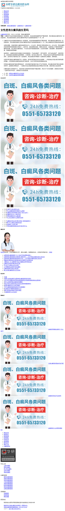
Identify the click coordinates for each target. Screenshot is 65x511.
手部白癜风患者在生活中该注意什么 (17, 226)
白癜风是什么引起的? (11, 292)
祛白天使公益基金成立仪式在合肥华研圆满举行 (17, 283)
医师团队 (6, 16)
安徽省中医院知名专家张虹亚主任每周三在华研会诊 (18, 260)
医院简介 (6, 12)
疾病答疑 (6, 495)
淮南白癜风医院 (11, 25)
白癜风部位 (7, 446)
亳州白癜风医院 (8, 487)
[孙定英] (7, 251)
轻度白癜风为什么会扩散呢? (12, 285)
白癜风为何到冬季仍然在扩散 (12, 263)
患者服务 (6, 493)
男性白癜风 (7, 467)
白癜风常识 (20, 25)
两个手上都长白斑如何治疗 (14, 222)
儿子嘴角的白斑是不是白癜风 (12, 267)
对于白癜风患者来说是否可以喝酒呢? (14, 287)
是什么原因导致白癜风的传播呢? (13, 282)
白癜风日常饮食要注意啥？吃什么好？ (17, 212)
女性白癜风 (7, 470)
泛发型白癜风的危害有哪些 (16, 75)
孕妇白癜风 (7, 472)
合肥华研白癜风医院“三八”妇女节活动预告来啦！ (18, 255)
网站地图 (6, 496)
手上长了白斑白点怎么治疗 (11, 265)
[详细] (50, 252)
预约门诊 (6, 22)
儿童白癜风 (7, 465)
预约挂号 (6, 21)
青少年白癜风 (7, 469)
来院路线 (6, 19)
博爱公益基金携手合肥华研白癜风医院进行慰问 (17, 278)
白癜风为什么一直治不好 (14, 214)
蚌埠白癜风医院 (8, 485)
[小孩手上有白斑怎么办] (32, 121)
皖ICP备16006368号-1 (15, 508)
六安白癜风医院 (8, 482)
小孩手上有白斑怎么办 (13, 209)
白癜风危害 (28, 25)
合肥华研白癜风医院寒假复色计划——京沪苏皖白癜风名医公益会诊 (23, 258)
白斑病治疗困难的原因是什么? (12, 288)
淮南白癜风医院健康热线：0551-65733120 (15, 507)
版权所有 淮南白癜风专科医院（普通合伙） (16, 505)
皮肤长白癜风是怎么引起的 (16, 73)
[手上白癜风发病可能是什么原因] (32, 164)
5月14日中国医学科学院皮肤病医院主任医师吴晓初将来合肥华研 (22, 280)
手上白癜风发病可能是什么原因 (15, 211)
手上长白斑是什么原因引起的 (15, 217)
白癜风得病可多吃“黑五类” (11, 268)
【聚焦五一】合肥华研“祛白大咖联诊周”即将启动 (18, 262)
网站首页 (6, 11)
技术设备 (6, 17)
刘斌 (5, 277)
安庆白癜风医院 (8, 480)
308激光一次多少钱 (12, 224)
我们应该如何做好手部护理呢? (12, 290)
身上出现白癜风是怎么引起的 (12, 270)
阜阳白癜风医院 (8, 483)
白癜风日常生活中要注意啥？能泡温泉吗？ (19, 221)
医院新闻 (6, 14)
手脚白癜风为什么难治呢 (14, 216)
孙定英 (2, 252)
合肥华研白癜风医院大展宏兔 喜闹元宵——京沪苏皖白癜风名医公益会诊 (24, 257)
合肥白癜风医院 (8, 488)
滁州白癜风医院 (8, 477)
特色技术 (6, 439)
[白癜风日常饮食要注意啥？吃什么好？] (32, 206)
